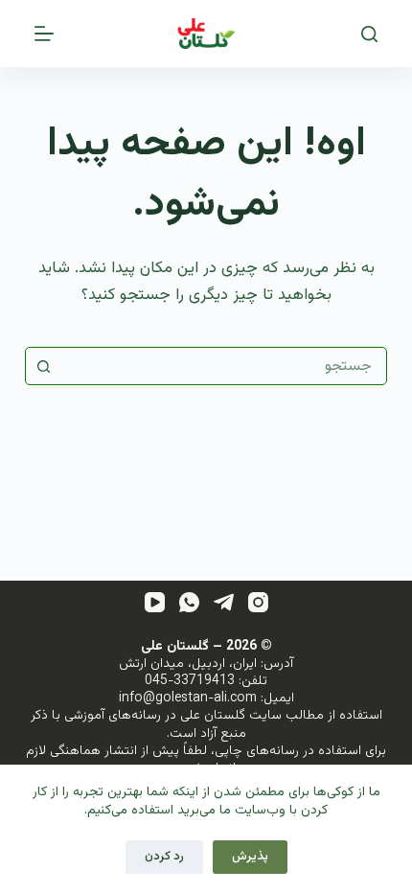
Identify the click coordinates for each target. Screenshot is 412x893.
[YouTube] (155, 602)
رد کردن (164, 856)
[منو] (44, 33)
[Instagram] (258, 602)
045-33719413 (190, 681)
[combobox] (224, 366)
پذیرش (250, 856)
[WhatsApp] (189, 602)
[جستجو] (369, 34)
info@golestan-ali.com (188, 698)
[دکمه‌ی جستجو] (44, 366)
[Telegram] (224, 602)
